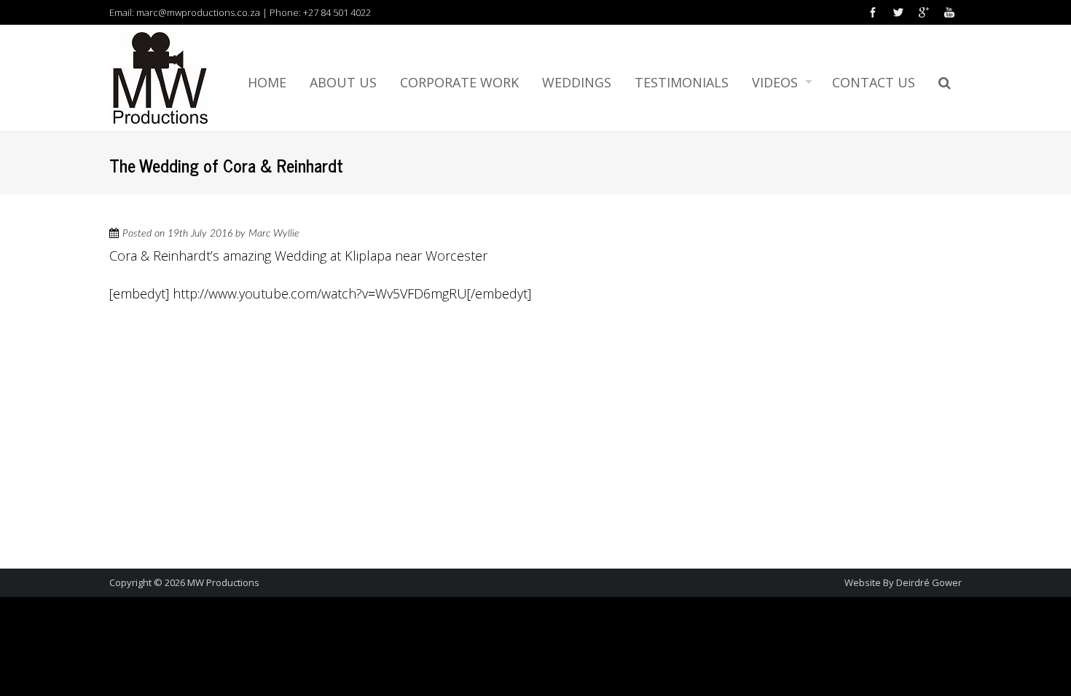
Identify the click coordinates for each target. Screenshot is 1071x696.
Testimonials (682, 82)
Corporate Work (459, 82)
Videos (775, 82)
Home (267, 82)
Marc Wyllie (273, 234)
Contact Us (873, 82)
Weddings (576, 82)
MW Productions (223, 582)
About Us (343, 82)
